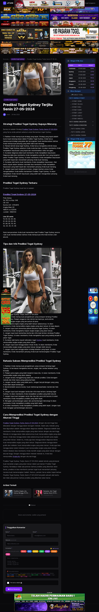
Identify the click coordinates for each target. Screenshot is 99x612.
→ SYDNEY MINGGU (76, 118)
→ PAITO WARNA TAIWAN (77, 135)
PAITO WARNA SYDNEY (77, 98)
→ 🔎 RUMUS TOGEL (76, 95)
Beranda (6, 59)
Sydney (39, 340)
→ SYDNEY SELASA (76, 104)
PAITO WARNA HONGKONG (78, 125)
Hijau (41, 551)
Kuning (35, 551)
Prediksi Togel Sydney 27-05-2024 (19, 194)
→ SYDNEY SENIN (76, 101)
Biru (29, 551)
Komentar (9, 548)
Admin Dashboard (81, 172)
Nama (8, 532)
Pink (8, 554)
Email (35, 532)
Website (11, 540)
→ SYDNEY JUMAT (76, 113)
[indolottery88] (93, 306)
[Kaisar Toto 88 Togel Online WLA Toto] (6, 306)
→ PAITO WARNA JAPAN (77, 132)
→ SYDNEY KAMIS (76, 110)
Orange (54, 551)
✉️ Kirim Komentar (14, 589)
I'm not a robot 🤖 (16, 582)
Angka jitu (16, 456)
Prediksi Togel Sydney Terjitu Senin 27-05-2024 (39, 129)
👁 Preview (56, 548)
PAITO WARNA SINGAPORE (78, 122)
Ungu (47, 551)
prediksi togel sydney (18, 59)
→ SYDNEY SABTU (76, 116)
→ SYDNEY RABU (75, 107)
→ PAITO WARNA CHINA (77, 128)
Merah (23, 551)
